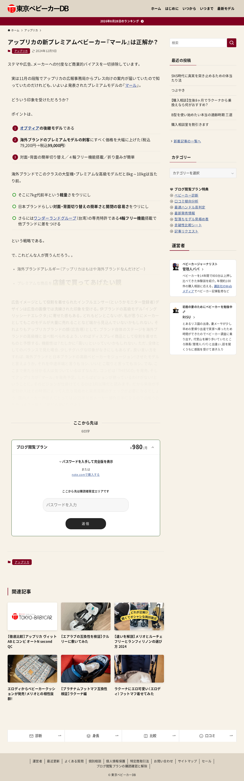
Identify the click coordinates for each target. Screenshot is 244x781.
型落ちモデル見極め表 (191, 219)
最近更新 (53, 761)
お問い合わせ (163, 761)
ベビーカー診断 (186, 195)
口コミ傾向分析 (186, 201)
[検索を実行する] (231, 42)
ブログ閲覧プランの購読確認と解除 (122, 766)
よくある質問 (74, 761)
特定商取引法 (139, 761)
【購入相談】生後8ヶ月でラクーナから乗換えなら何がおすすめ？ (201, 103)
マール (131, 85)
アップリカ (21, 51)
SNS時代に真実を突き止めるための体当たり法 (201, 78)
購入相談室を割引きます (190, 124)
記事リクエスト (186, 231)
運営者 (37, 761)
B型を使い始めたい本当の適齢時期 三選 (201, 114)
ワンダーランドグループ (55, 218)
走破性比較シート (188, 225)
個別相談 (95, 761)
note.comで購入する (86, 474)
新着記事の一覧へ (187, 141)
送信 (86, 523)
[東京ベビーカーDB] (38, 8)
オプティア (30, 128)
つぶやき (178, 90)
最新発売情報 (184, 213)
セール (206, 761)
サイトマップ (187, 761)
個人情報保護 (115, 761)
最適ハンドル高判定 (189, 207)
